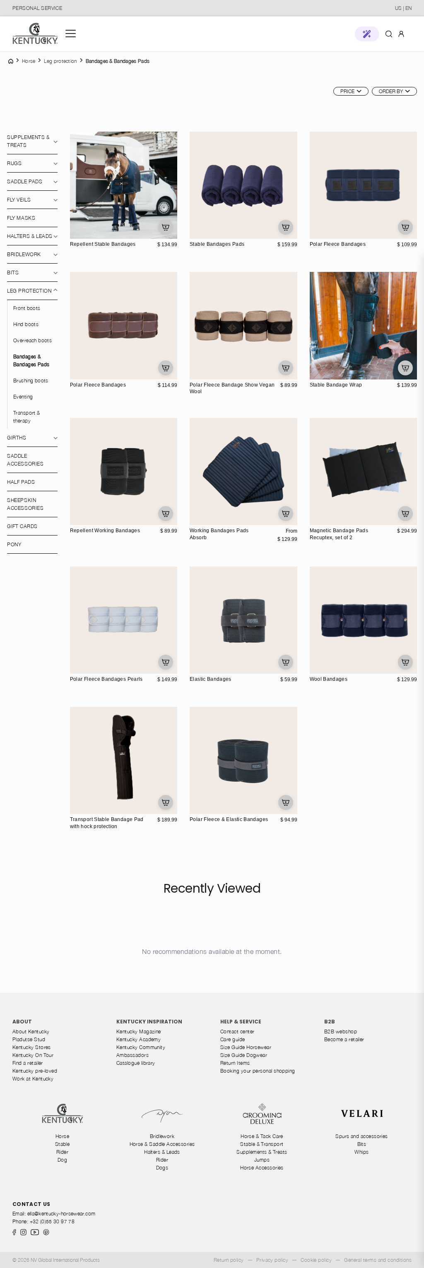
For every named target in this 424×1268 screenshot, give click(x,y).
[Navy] (77, 231)
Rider (62, 1152)
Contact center (237, 1031)
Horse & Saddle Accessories (162, 1144)
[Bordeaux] (86, 363)
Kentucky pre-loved (34, 1071)
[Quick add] (165, 227)
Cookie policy (316, 1260)
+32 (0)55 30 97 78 (52, 1221)
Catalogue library (135, 1063)
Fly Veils (19, 200)
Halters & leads (30, 236)
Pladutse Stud (28, 1039)
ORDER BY (391, 91)
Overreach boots (32, 340)
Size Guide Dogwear (243, 1055)
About (22, 1021)
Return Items (235, 1063)
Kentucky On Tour (32, 1055)
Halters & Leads (162, 1152)
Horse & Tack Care (262, 1136)
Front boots (27, 308)
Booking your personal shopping (257, 1071)
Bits (13, 272)
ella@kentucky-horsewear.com (61, 1213)
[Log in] (401, 33)
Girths (16, 438)
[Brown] (77, 363)
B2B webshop (340, 1031)
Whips (361, 1152)
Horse (62, 1136)
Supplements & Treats (28, 141)
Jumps (262, 1160)
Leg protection (29, 291)
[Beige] (197, 372)
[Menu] (70, 33)
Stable (62, 1144)
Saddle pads (25, 181)
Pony (14, 544)
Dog (62, 1160)
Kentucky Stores (31, 1047)
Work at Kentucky (32, 1079)
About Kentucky (30, 1031)
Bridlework (24, 254)
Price (347, 91)
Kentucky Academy (138, 1039)
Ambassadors (132, 1055)
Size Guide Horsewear (245, 1047)
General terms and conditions (378, 1260)
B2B (329, 1021)
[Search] (389, 33)
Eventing (23, 397)
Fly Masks (21, 218)
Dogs (162, 1168)
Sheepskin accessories (25, 504)
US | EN (403, 8)
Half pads (21, 482)
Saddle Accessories (25, 460)
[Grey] (86, 231)
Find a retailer (27, 1063)
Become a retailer (344, 1039)
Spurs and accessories (361, 1136)
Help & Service (240, 1021)
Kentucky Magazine (138, 1031)
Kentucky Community (140, 1047)
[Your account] (401, 33)
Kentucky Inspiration (149, 1021)
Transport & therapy (26, 417)
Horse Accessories (262, 1168)
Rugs (14, 163)
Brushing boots (30, 380)
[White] (205, 517)
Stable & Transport (261, 1144)
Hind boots (26, 324)
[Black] (95, 231)
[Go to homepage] (35, 33)
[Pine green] (77, 372)
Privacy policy (272, 1260)
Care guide (232, 1039)
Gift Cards (22, 526)
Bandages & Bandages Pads (31, 360)
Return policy (229, 1260)
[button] (367, 33)
